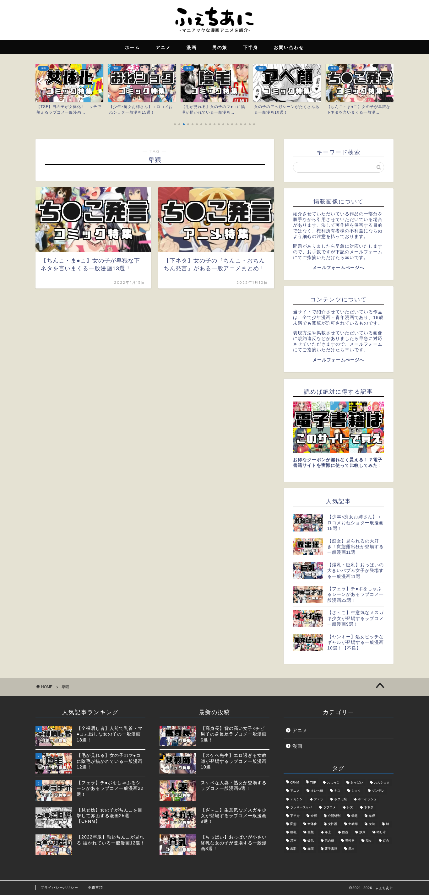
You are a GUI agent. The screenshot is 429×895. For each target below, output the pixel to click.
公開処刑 (334, 815)
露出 (351, 849)
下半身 (295, 815)
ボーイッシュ (367, 799)
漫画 (297, 746)
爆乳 (310, 840)
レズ (350, 807)
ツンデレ (378, 791)
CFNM (294, 782)
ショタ (356, 791)
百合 (386, 840)
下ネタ (368, 807)
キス (337, 791)
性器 (345, 832)
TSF (313, 782)
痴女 (369, 840)
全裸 (314, 815)
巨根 (310, 832)
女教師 (353, 824)
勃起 (354, 815)
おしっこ (333, 782)
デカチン (296, 799)
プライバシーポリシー (59, 887)
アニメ (299, 730)
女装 (372, 824)
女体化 (312, 824)
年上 (328, 832)
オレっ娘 (317, 791)
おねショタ (382, 782)
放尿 (362, 832)
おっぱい (356, 782)
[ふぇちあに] (214, 34)
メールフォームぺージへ (338, 267)
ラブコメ (329, 807)
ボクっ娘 (340, 799)
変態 (293, 824)
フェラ (318, 799)
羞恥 (293, 849)
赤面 (310, 849)
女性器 (332, 824)
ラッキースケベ (301, 807)
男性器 (350, 840)
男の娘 (329, 840)
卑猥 (372, 815)
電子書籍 (331, 849)
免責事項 (95, 887)
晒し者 (381, 832)
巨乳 (293, 832)
